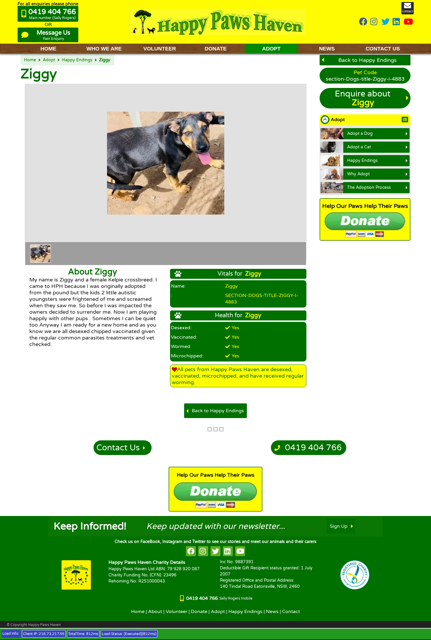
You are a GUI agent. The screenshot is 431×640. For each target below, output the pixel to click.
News (272, 611)
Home (30, 60)
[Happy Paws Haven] (218, 22)
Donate (199, 611)
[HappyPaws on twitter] (385, 22)
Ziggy (104, 60)
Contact (291, 611)
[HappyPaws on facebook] (191, 551)
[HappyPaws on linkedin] (396, 22)
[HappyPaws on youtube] (408, 22)
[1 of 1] (40, 253)
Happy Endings (77, 60)
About (155, 611)
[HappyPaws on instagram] (374, 22)
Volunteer (176, 611)
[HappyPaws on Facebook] (363, 22)
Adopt (49, 60)
